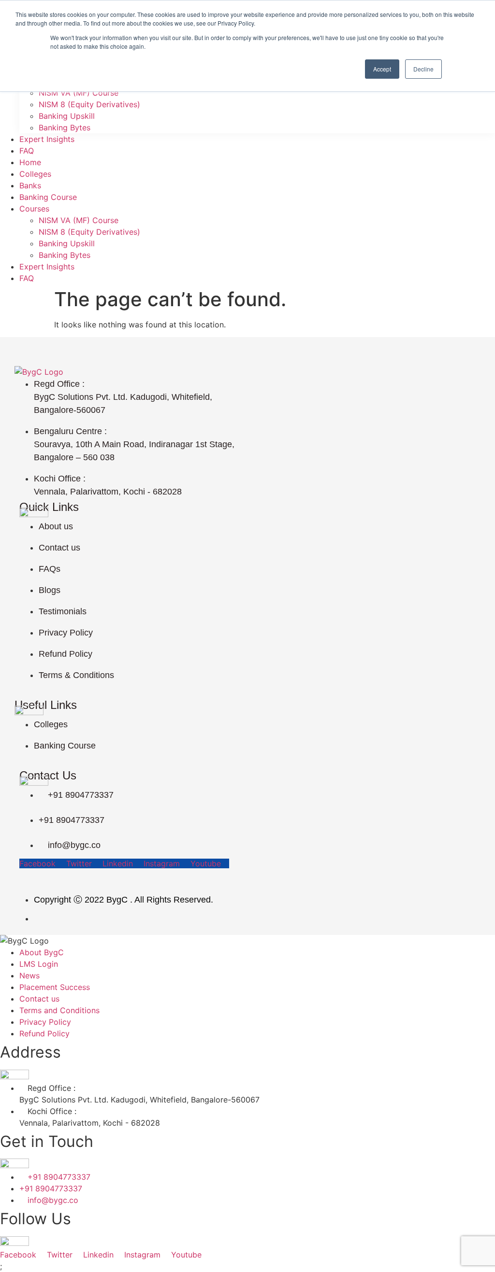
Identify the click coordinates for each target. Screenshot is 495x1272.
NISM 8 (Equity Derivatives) (89, 104)
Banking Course (48, 197)
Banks (30, 185)
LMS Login (38, 964)
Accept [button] (382, 69)
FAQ (26, 150)
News (29, 975)
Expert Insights (46, 139)
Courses (34, 208)
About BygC (41, 952)
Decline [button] (423, 69)
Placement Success (54, 987)
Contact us (39, 998)
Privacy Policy (45, 1022)
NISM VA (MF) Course (78, 93)
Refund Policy (44, 1033)
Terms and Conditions (59, 1010)
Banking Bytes (64, 127)
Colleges (35, 174)
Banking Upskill (67, 116)
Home (30, 162)
